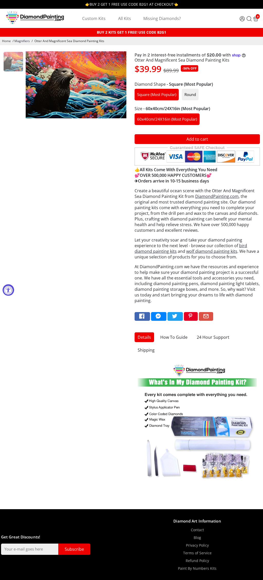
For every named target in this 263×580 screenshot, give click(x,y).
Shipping (146, 350)
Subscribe (74, 549)
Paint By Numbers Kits (197, 568)
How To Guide (173, 337)
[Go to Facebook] (142, 316)
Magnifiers (22, 41)
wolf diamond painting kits (211, 251)
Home (6, 41)
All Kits (124, 18)
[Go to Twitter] (175, 316)
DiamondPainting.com (217, 196)
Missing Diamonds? (162, 18)
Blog (197, 537)
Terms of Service (197, 553)
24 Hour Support (213, 337)
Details (144, 337)
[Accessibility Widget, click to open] (8, 290)
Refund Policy (197, 560)
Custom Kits (94, 18)
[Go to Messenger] (158, 316)
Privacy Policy (197, 545)
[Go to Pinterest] (191, 316)
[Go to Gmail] (206, 316)
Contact (197, 530)
